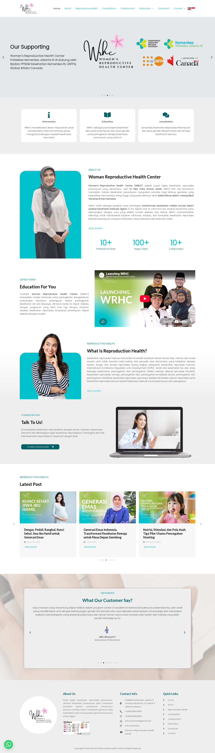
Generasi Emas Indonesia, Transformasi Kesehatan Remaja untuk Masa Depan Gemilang (105, 533)
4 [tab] (109, 560)
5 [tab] (111, 560)
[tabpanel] (48, 524)
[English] (189, 8)
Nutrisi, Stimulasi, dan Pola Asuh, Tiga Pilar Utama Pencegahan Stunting (164, 533)
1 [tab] (100, 560)
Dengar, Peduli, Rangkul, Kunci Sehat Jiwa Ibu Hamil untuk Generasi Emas (44, 533)
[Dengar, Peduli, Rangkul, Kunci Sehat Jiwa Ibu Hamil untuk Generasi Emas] (48, 507)
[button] (3, 57)
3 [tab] (106, 560)
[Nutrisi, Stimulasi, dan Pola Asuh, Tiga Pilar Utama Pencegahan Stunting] (167, 507)
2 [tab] (103, 560)
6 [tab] (114, 560)
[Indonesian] (193, 8)
